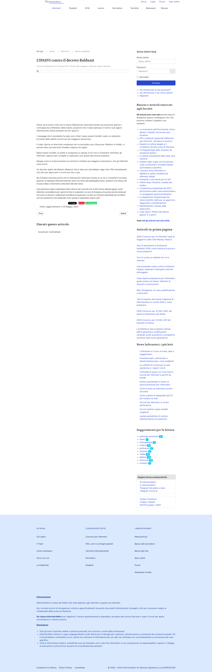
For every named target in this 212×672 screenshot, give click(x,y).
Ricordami (144, 77)
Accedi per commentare (49, 232)
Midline (143, 457)
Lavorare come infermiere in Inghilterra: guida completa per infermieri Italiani (154, 173)
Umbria (143, 445)
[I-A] (44, 8)
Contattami (80, 667)
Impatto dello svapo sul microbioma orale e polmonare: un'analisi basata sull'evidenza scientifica (156, 164)
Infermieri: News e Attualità (99, 66)
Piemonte (144, 460)
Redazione (49, 66)
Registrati (144, 95)
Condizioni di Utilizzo (47, 667)
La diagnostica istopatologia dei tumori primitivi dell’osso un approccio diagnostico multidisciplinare (157, 200)
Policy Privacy (65, 667)
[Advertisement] (106, 31)
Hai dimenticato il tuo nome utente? (156, 93)
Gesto (142, 439)
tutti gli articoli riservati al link (155, 220)
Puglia (142, 454)
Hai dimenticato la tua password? (155, 90)
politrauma (145, 448)
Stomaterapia (146, 442)
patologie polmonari (149, 436)
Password (141, 67)
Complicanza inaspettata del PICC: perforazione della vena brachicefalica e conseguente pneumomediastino (157, 191)
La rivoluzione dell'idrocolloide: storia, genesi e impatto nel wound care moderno (157, 132)
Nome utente (143, 57)
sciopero (144, 463)
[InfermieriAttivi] (53, 1)
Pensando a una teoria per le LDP (155, 179)
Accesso (156, 83)
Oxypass (144, 451)
